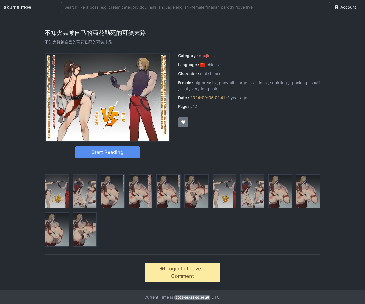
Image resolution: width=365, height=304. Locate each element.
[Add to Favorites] (183, 122)
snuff (315, 82)
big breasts (205, 82)
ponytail (226, 82)
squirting (278, 82)
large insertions (252, 82)
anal (184, 88)
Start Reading (107, 152)
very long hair (204, 88)
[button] (345, 7)
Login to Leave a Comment (185, 272)
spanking (298, 82)
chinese (213, 64)
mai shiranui (211, 73)
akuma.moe (17, 7)
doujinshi (207, 55)
